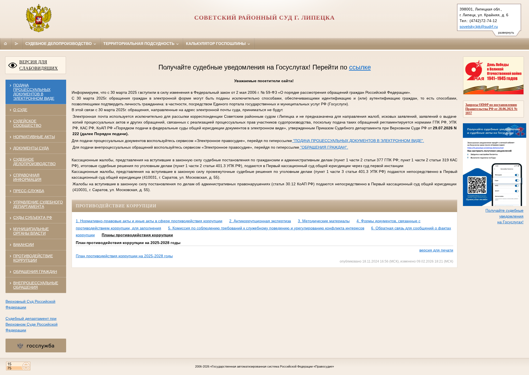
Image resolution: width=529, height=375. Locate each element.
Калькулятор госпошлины (216, 43)
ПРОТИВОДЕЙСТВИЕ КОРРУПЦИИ (33, 258)
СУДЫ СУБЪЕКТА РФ (32, 217)
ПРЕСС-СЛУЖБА (28, 191)
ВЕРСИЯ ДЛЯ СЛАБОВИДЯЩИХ (38, 65)
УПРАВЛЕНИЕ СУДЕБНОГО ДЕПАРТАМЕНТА (38, 204)
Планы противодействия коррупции (137, 235)
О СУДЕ (20, 110)
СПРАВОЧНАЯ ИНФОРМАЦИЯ (27, 177)
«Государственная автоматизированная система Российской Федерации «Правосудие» (272, 366)
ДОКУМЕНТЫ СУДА (31, 148)
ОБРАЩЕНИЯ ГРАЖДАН (35, 271)
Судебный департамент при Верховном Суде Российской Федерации (32, 324)
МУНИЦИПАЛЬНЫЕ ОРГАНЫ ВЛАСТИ (31, 231)
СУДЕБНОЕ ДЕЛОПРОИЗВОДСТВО (34, 161)
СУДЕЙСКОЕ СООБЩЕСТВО (27, 123)
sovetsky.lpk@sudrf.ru (479, 26)
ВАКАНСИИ (23, 244)
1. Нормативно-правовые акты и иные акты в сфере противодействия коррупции (149, 221)
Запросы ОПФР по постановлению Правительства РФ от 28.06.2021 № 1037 (491, 109)
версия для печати (436, 250)
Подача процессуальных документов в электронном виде (33, 92)
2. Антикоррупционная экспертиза (260, 221)
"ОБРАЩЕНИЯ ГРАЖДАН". (323, 147)
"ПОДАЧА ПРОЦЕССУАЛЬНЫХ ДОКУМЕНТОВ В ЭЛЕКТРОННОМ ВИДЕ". (358, 140)
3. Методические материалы (324, 221)
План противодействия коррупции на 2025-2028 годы (124, 256)
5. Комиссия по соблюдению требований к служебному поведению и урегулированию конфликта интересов (266, 228)
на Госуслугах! (510, 222)
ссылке (360, 67)
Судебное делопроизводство (59, 43)
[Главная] (5, 43)
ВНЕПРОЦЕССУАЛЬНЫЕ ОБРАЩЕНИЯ (35, 285)
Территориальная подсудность (139, 43)
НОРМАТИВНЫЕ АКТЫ (34, 137)
